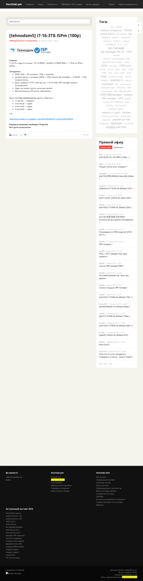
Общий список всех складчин (112, 166)
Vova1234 (103, 304)
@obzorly (99, 505)
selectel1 (128, 80)
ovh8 (116, 73)
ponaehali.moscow (116, 76)
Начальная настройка (110, 116)
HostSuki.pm (14, 4)
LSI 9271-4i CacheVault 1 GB (116, 58)
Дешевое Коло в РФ (14, 544)
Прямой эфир (111, 142)
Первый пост (56, 477)
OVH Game (113, 66)
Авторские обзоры (103, 482)
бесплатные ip (121, 105)
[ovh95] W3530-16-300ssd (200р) (114, 306)
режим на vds (121, 119)
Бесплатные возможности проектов (110, 499)
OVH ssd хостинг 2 (13, 532)
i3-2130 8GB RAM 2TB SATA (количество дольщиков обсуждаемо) (116, 218)
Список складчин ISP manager (113, 287)
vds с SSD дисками (122, 91)
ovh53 (130, 69)
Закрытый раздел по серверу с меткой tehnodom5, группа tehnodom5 (41, 118)
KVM (129, 51)
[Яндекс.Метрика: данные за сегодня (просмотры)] (13, 573)
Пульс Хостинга (102, 485)
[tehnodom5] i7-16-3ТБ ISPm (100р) (45, 35)
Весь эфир (103, 363)
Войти (111, 4)
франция (116, 123)
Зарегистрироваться (128, 4)
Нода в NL (107, 119)
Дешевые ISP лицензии (15, 535)
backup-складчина (111, 30)
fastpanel (106, 37)
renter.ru (104, 80)
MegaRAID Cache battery (112, 62)
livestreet (116, 55)
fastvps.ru (115, 37)
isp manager (116, 48)
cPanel (128, 30)
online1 (127, 62)
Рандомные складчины (60, 488)
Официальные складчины (23, 40)
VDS (129, 87)
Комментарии (105, 147)
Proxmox (128, 76)
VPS (120, 98)
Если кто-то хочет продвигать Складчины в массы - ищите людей (115, 355)
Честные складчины (14, 538)
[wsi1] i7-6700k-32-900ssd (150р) (114, 316)
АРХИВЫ (99, 496)
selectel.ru (116, 80)
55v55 (134, 572)
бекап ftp (109, 105)
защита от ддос (111, 112)
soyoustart (107, 84)
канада (126, 112)
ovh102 (102, 69)
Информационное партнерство (108, 488)
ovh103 (110, 69)
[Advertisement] (117, 414)
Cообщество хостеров (105, 493)
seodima (102, 186)
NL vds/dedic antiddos (14, 527)
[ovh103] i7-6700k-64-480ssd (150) (114, 297)
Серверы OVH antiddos (15, 541)
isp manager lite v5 (112, 51)
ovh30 (117, 69)
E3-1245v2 (122, 34)
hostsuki (126, 41)
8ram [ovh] (104, 344)
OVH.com (125, 65)
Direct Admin (108, 34)
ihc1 (125, 44)
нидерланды (126, 116)
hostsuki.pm (110, 44)
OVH (104, 65)
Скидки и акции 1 (12, 549)
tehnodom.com (108, 87)
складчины (104, 123)
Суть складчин (56, 482)
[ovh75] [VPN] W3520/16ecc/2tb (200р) (116, 176)
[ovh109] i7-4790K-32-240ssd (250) (115, 207)
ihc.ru (120, 44)
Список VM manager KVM (110, 265)
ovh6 (110, 73)
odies (101, 164)
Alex (101, 154)
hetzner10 (107, 41)
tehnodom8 (121, 87)
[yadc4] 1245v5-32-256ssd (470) (113, 335)
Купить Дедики (92, 4)
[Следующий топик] (139, 30)
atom (112, 27)
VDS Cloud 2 (11, 524)
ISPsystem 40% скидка (72, 4)
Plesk (104, 76)
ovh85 (122, 73)
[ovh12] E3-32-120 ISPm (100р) (113, 157)
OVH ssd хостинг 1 (13, 530)
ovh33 (124, 69)
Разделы (30, 4)
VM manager (109, 98)
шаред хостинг (116, 127)
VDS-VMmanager (111, 94)
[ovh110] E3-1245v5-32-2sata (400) (115, 197)
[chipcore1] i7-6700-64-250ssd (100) (115, 188)
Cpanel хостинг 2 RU (14, 518)
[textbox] (49, 21)
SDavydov (103, 173)
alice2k (15, 135)
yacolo (128, 98)
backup (119, 27)
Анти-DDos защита (13, 513)
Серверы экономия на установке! (109, 502)
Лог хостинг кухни (13, 557)
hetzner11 (117, 41)
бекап (127, 102)
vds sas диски (106, 91)
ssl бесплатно (125, 84)
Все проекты (101, 477)
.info (135, 574)
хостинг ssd (128, 123)
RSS (110, 363)
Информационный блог (105, 480)
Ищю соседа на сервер (60, 491)
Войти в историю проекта (106, 491)
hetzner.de (126, 37)
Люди (40, 4)
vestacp (128, 94)
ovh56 (104, 73)
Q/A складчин (105, 244)
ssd (116, 84)
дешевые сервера (116, 109)
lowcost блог (10, 555)
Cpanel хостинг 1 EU (14, 516)
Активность (52, 4)
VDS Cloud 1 (11, 521)
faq (130, 34)
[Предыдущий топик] (139, 25)
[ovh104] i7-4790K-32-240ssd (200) (115, 325)
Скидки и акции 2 (12, 552)
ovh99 (128, 73)
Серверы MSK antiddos (15, 546)
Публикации (118, 147)
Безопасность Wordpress (113, 102)
